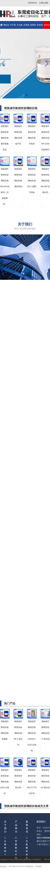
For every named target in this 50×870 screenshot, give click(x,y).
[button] (23, 95)
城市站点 (47, 26)
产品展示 (19, 26)
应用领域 (26, 26)
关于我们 (13, 26)
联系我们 (40, 26)
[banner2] (25, 63)
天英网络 (38, 866)
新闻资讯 (33, 3)
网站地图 (44, 3)
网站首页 (6, 26)
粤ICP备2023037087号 (17, 866)
